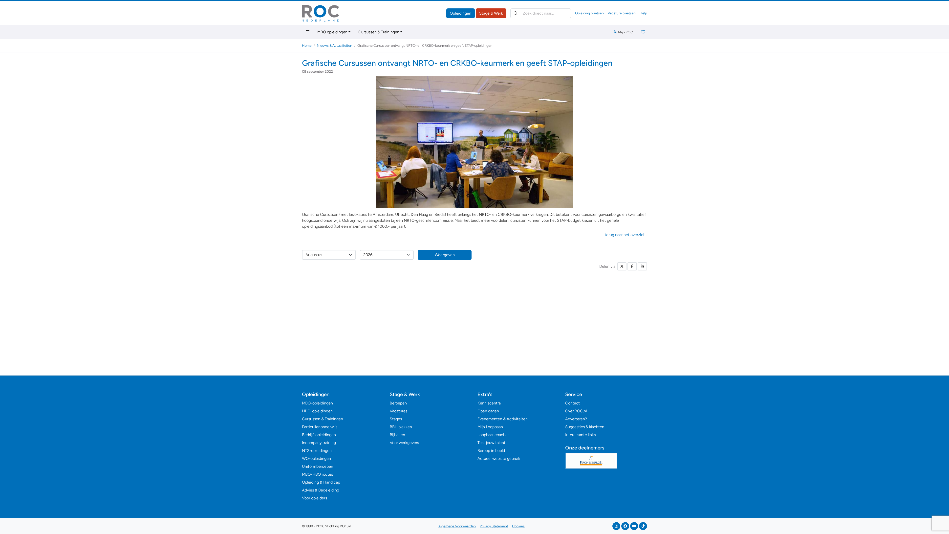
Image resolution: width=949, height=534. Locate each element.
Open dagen (488, 411)
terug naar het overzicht (626, 234)
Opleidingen (460, 13)
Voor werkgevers (404, 442)
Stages (396, 419)
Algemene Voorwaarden (457, 526)
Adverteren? (576, 419)
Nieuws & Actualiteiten (334, 46)
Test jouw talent (491, 442)
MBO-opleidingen (317, 403)
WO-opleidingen (316, 458)
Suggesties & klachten (584, 426)
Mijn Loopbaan (490, 426)
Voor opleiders (314, 498)
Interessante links (580, 434)
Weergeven (445, 254)
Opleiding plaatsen (589, 13)
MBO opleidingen (332, 32)
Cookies (518, 526)
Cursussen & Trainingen (378, 32)
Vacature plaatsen (622, 13)
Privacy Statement (494, 526)
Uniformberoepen (317, 466)
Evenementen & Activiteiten (502, 419)
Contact (572, 403)
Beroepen (398, 403)
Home (307, 46)
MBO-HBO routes (317, 474)
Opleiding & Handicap (321, 482)
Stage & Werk (491, 13)
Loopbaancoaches (493, 434)
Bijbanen (397, 434)
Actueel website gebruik (498, 458)
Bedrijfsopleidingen (319, 434)
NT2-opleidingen (317, 450)
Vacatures (398, 411)
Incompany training (319, 442)
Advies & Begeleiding (320, 490)
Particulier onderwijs (319, 426)
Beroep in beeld (491, 450)
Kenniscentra (489, 403)
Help (643, 13)
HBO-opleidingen (317, 411)
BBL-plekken (401, 426)
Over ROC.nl (576, 411)
